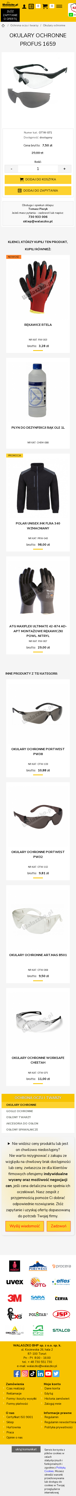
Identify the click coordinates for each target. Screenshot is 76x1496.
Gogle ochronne (19, 1111)
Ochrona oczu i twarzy (38, 1097)
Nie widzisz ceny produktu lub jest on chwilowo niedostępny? (40, 1146)
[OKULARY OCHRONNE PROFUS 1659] (38, 89)
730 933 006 (38, 217)
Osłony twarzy (18, 1117)
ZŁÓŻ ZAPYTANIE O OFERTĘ (11, 16)
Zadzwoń (58, 1226)
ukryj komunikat (26, 1449)
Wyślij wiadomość (25, 1226)
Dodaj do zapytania (40, 190)
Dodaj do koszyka (40, 179)
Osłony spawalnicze (22, 1130)
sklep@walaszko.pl (38, 221)
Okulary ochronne (21, 1105)
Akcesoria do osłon (22, 1123)
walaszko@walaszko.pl (42, 1366)
